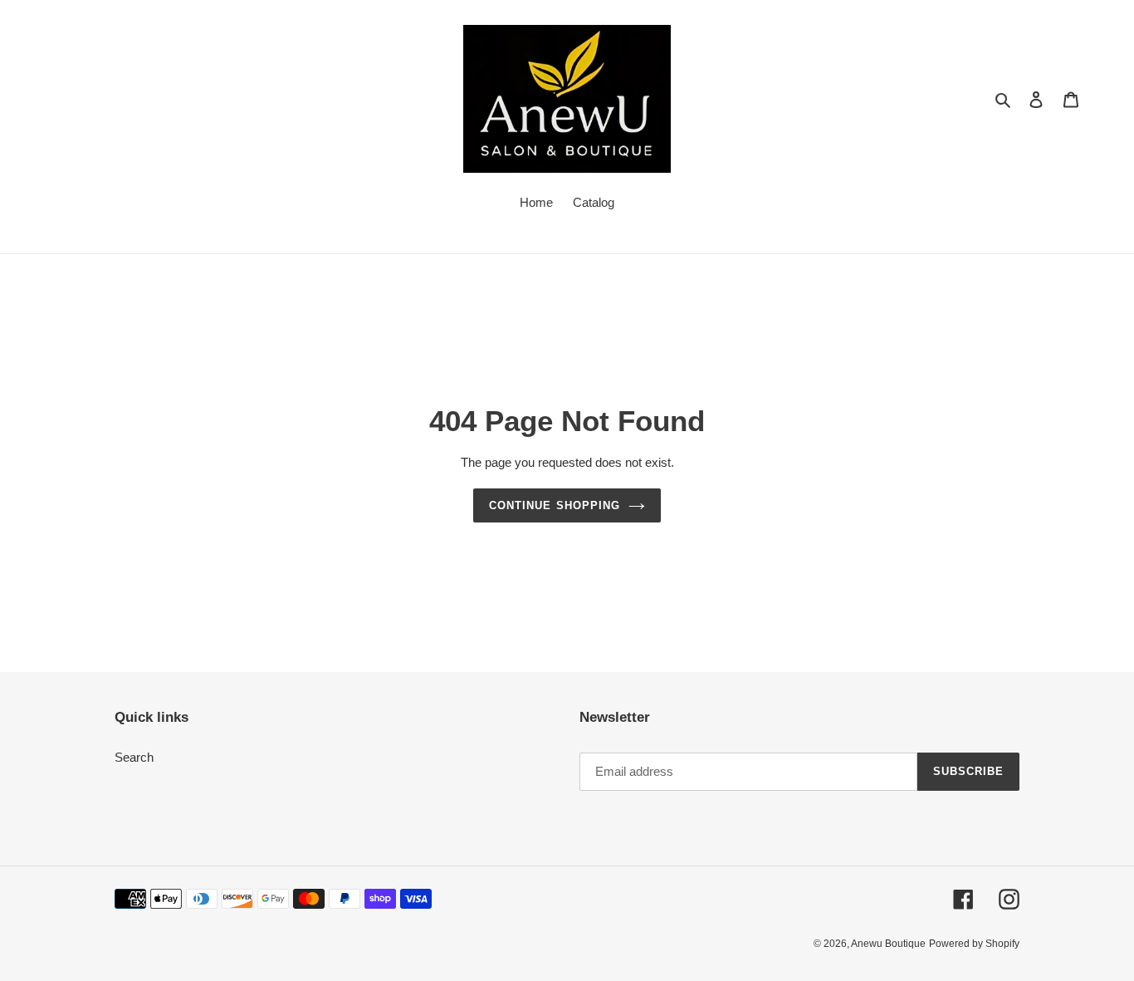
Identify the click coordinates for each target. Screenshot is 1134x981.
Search (134, 757)
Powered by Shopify (974, 943)
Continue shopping (554, 505)
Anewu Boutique (888, 943)
